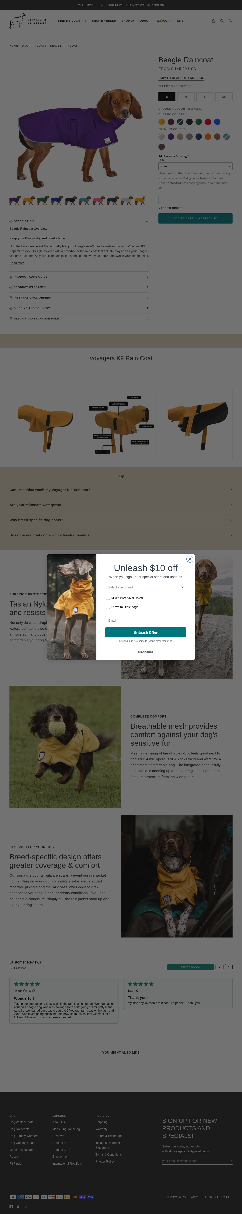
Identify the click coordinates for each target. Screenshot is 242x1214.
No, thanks (145, 651)
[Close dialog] (190, 559)
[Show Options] (182, 587)
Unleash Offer (146, 632)
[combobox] (144, 587)
